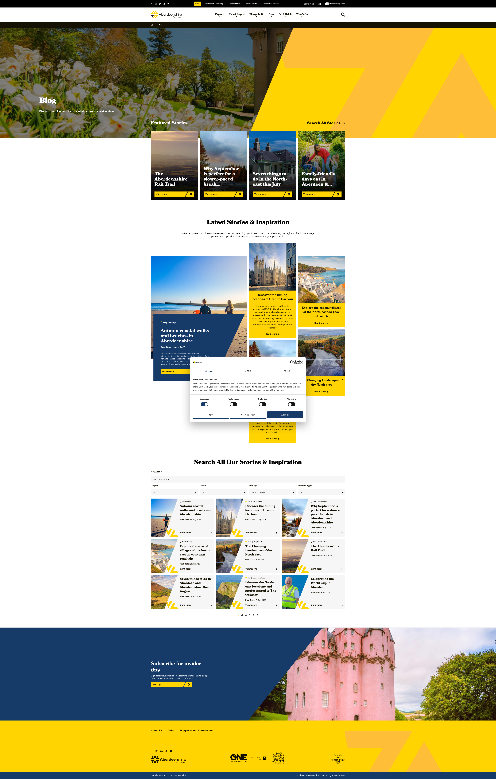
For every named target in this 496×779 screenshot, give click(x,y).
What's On (302, 15)
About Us (156, 731)
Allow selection (248, 415)
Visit (197, 4)
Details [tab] (248, 371)
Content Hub (234, 4)
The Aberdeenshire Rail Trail (325, 548)
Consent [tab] (209, 371)
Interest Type (305, 485)
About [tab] (287, 371)
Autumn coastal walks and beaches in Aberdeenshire (195, 510)
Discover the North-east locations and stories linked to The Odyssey (260, 589)
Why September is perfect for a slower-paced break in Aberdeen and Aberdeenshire (325, 514)
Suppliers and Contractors (196, 731)
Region (154, 485)
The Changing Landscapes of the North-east (321, 382)
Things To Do (256, 15)
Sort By (253, 485)
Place (203, 485)
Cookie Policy (158, 775)
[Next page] (258, 615)
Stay (271, 15)
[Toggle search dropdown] (343, 15)
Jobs (171, 731)
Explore (219, 15)
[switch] (233, 404)
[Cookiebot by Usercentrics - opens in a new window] (292, 362)
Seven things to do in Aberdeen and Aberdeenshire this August (195, 585)
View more (186, 533)
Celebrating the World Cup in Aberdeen (322, 583)
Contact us (309, 4)
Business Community (214, 4)
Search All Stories (323, 123)
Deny (210, 415)
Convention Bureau (271, 4)
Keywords (156, 471)
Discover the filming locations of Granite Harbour (272, 297)
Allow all (285, 415)
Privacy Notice (178, 775)
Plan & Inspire (237, 15)
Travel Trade (251, 4)
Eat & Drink (285, 15)
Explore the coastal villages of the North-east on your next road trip (321, 312)
